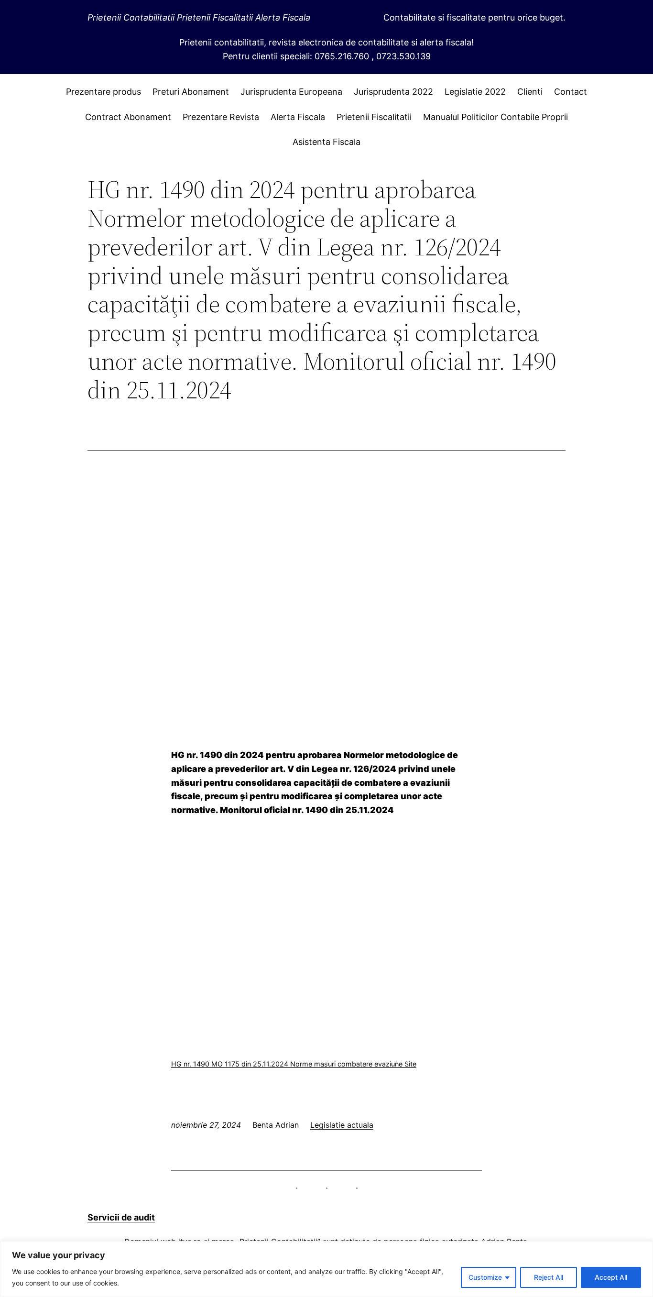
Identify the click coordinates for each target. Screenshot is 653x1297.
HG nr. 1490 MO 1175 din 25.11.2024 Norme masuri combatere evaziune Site (293, 1064)
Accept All (611, 1277)
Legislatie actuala (341, 1125)
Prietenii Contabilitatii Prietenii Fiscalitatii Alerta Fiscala (198, 17)
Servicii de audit (121, 1217)
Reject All (548, 1277)
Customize (485, 1277)
